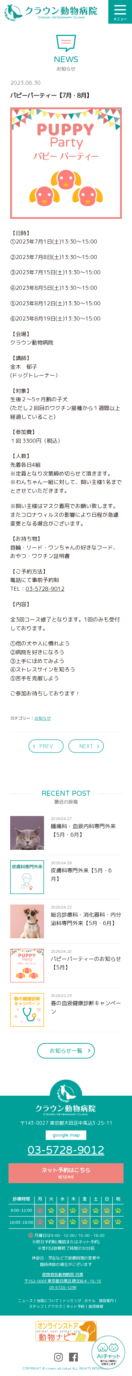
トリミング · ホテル (79, 1300)
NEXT (86, 746)
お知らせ (43, 718)
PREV (46, 746)
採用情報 (95, 1306)
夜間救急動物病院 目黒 (62, 1274)
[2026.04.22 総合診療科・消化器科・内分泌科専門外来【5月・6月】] (66, 934)
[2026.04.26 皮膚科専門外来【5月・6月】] (66, 889)
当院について (48, 1300)
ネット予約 (75, 1306)
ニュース (25, 1300)
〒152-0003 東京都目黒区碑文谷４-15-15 (62, 1281)
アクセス (54, 1306)
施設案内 (106, 1300)
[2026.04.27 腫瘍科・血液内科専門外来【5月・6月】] (66, 845)
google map (66, 1135)
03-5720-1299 (62, 1287)
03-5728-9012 (45, 588)
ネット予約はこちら (66, 1173)
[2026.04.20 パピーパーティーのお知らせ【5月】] (66, 978)
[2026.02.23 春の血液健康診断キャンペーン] (66, 1022)
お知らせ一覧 (66, 1050)
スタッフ (36, 1306)
